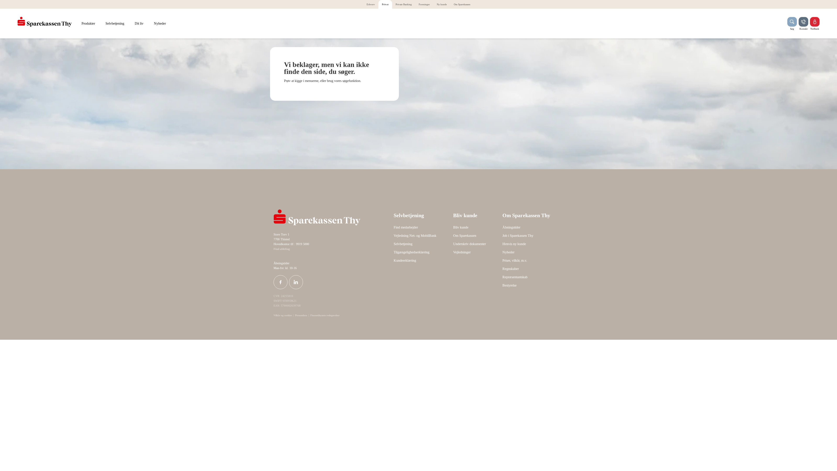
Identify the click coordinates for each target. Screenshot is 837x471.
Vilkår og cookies (283, 315)
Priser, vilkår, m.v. (514, 260)
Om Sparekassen (464, 235)
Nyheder (508, 252)
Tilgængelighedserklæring (411, 252)
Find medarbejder (406, 227)
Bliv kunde (460, 227)
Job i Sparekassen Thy (517, 235)
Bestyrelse (509, 285)
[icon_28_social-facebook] (281, 282)
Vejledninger (462, 252)
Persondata (301, 315)
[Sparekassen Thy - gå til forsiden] (44, 22)
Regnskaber (510, 269)
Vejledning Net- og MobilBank (415, 235)
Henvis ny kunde (514, 244)
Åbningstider (511, 227)
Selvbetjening (403, 244)
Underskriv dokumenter (469, 244)
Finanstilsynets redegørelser (325, 315)
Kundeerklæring (405, 260)
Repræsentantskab (514, 277)
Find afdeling (282, 249)
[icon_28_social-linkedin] (296, 282)
